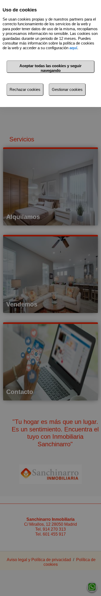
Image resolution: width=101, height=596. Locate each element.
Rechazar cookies (25, 89)
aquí (73, 48)
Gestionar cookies (67, 89)
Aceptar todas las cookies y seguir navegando (50, 68)
